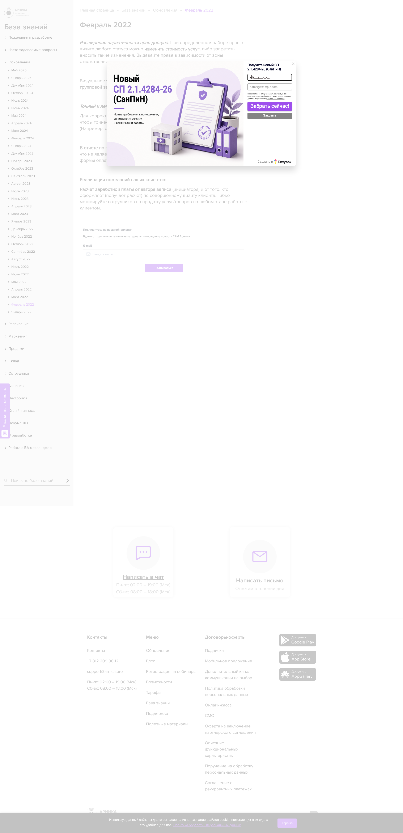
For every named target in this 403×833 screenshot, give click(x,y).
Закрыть (269, 115)
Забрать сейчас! (269, 105)
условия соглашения (275, 98)
